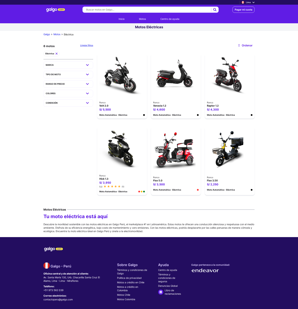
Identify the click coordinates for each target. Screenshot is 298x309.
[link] (56, 9)
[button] (245, 45)
